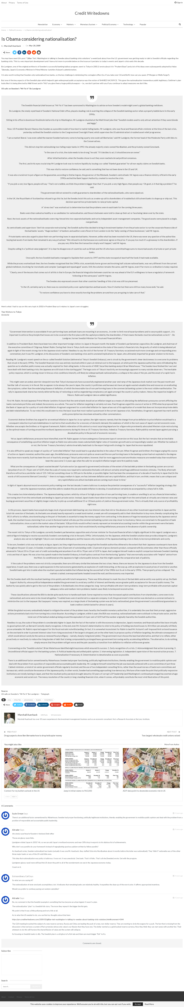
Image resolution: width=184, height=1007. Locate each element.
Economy (56, 24)
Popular (143, 24)
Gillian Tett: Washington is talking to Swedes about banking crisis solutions (58, 58)
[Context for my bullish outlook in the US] (32, 768)
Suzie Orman (17, 813)
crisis (9, 700)
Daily (5, 748)
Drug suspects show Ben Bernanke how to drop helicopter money (33, 735)
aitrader (16, 830)
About (4, 2)
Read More (149, 1004)
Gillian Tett (17, 700)
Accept (138, 1004)
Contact (11, 997)
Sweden (38, 700)
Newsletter (43, 24)
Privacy (12, 2)
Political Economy (109, 24)
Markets (70, 24)
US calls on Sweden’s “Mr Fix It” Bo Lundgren (20, 694)
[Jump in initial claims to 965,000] (92, 768)
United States (48, 700)
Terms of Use (22, 2)
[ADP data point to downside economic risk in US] (151, 768)
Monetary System (87, 24)
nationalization (28, 700)
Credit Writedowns (92, 13)
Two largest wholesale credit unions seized (161, 735)
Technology (128, 24)
